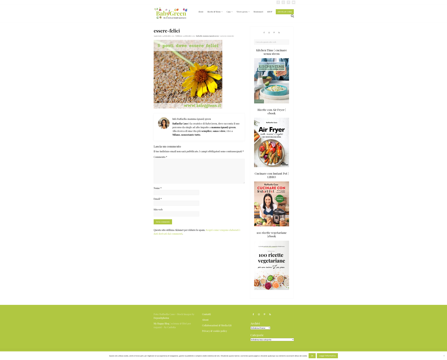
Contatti (206, 314)
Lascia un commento (227, 36)
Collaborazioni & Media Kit (217, 325)
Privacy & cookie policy (214, 330)
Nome (158, 188)
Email (158, 198)
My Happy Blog (161, 323)
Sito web (158, 209)
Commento (160, 156)
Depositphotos (161, 317)
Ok (312, 356)
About (205, 319)
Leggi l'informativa (327, 356)
